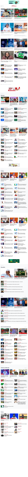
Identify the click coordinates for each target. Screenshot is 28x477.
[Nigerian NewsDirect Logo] (14, 6)
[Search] (3, 6)
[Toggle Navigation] (1, 6)
